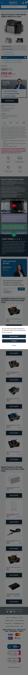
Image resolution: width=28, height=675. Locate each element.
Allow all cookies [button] (14, 336)
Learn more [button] (9, 332)
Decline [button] (14, 345)
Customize (14, 340)
